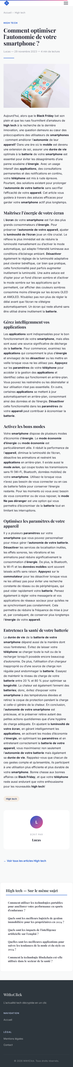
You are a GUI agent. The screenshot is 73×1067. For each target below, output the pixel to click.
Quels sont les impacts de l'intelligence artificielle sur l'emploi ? (32, 931)
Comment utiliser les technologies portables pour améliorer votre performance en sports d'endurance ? (35, 906)
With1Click (13, 994)
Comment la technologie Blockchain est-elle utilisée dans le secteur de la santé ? (35, 959)
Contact (8, 1044)
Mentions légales (13, 1038)
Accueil (8, 12)
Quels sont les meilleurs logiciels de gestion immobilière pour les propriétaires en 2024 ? (36, 920)
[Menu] (65, 3)
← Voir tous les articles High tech (25, 860)
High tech (20, 12)
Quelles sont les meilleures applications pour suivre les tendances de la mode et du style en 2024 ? (36, 945)
